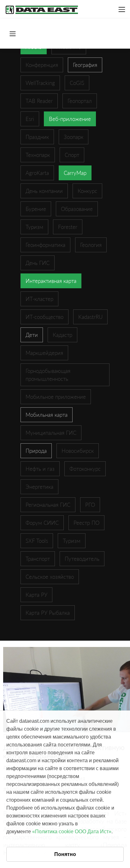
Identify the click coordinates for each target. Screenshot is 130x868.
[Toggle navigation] (122, 9)
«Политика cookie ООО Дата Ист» (71, 831)
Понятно (65, 854)
